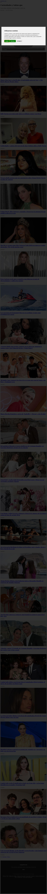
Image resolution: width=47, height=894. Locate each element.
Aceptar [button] (7, 41)
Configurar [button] (19, 41)
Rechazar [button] (13, 41)
